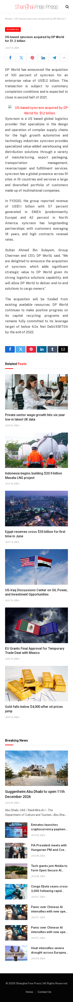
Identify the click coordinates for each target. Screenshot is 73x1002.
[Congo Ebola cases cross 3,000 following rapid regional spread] (16, 891)
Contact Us (44, 991)
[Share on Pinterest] (32, 58)
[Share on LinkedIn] (43, 58)
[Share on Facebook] (10, 58)
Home (8, 18)
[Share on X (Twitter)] (21, 58)
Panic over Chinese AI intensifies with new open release (49, 911)
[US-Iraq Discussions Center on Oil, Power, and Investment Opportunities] (36, 567)
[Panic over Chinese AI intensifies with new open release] (16, 912)
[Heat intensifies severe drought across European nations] (16, 953)
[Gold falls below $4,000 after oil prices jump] (36, 683)
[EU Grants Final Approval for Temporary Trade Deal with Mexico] (36, 625)
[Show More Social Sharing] (64, 58)
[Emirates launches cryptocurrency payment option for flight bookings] (16, 830)
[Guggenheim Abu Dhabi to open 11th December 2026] (36, 768)
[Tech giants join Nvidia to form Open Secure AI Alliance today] (16, 871)
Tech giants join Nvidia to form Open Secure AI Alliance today (49, 870)
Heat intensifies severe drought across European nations (49, 952)
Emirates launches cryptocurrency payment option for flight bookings (49, 829)
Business (13, 29)
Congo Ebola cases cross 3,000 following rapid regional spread (49, 891)
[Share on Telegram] (54, 58)
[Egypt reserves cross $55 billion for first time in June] (36, 508)
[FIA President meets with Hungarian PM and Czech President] (16, 850)
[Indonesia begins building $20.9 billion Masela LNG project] (36, 450)
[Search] (67, 6)
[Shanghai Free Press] (36, 6)
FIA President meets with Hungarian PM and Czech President (49, 850)
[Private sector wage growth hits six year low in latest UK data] (36, 392)
